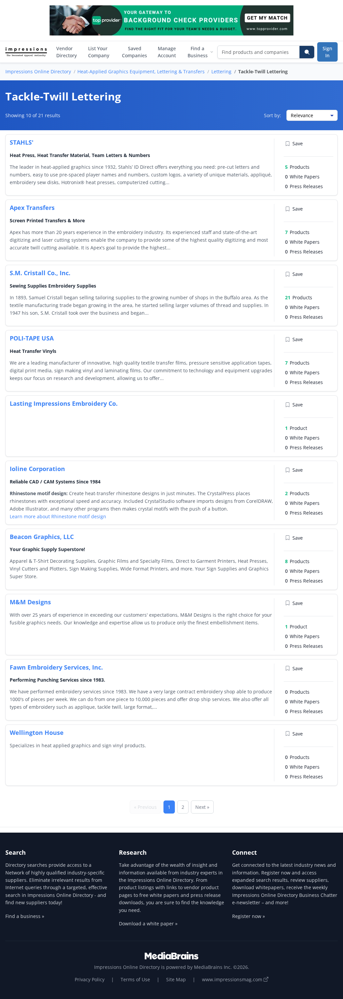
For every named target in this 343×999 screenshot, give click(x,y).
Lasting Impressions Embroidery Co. (64, 403)
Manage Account (167, 52)
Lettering (221, 71)
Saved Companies (134, 52)
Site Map (176, 979)
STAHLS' (21, 142)
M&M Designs (30, 602)
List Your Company (98, 52)
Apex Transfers (32, 208)
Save (297, 143)
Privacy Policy (90, 979)
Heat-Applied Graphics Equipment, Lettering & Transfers (141, 71)
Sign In (327, 52)
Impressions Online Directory (38, 71)
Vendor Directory (66, 52)
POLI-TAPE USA (32, 338)
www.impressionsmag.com (233, 979)
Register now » (248, 916)
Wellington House (37, 732)
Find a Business (198, 52)
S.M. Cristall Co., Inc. (40, 273)
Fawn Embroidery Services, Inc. (56, 667)
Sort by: (272, 115)
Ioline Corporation (37, 469)
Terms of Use (135, 979)
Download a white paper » (148, 923)
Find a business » (24, 916)
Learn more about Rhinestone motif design (58, 516)
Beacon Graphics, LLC (42, 537)
